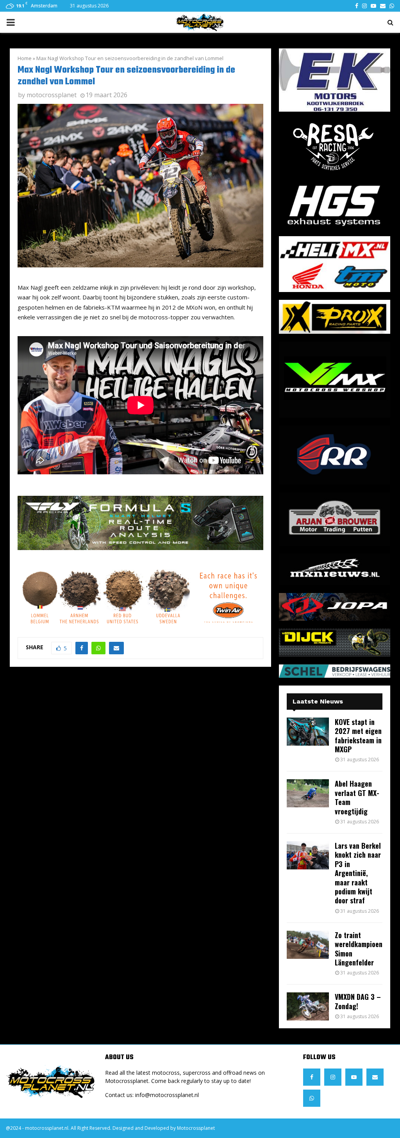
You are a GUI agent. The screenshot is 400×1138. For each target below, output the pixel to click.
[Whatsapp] (311, 1098)
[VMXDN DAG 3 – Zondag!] (308, 1006)
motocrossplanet (52, 95)
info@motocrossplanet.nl (167, 1095)
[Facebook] (311, 1077)
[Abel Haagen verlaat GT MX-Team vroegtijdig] (308, 793)
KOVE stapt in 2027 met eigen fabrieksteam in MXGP (358, 735)
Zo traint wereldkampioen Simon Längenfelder (358, 948)
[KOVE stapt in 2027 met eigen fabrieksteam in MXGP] (308, 732)
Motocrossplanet (196, 1128)
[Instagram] (332, 1077)
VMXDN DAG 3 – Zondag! (358, 1001)
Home (25, 58)
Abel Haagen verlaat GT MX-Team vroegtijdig (357, 797)
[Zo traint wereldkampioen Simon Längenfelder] (308, 945)
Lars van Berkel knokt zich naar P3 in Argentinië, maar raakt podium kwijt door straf (358, 873)
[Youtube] (353, 1077)
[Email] (375, 1077)
